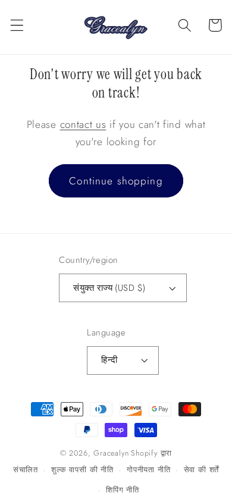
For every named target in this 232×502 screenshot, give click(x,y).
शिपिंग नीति (122, 489)
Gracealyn (110, 453)
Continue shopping (116, 181)
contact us (83, 124)
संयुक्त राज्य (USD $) (109, 287)
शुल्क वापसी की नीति (82, 469)
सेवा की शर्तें (202, 469)
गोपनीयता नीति (148, 469)
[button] (17, 25)
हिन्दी (109, 359)
